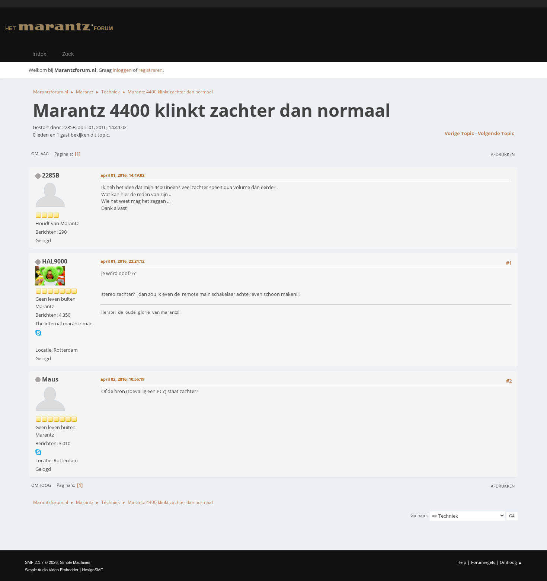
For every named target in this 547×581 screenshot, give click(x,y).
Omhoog (41, 485)
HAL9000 (54, 261)
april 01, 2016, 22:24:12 (122, 261)
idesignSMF (92, 570)
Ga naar (418, 515)
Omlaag (40, 153)
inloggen (122, 70)
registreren (150, 70)
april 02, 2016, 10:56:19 (122, 379)
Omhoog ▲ (511, 562)
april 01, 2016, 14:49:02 (122, 175)
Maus (50, 379)
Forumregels (483, 562)
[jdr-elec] (38, 340)
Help (461, 562)
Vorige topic (459, 133)
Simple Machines (75, 562)
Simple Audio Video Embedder (52, 570)
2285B (51, 175)
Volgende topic (496, 133)
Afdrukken (503, 154)
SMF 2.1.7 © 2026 (41, 562)
